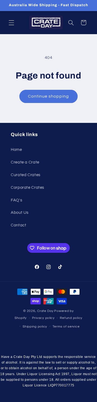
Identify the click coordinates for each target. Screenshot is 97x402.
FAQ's (16, 200)
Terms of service (66, 326)
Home (16, 150)
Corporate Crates (27, 188)
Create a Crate (25, 162)
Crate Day (45, 310)
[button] (11, 22)
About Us (20, 213)
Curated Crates (25, 175)
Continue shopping (48, 96)
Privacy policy (43, 317)
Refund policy (71, 317)
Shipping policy (35, 326)
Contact (18, 225)
